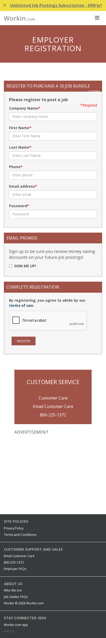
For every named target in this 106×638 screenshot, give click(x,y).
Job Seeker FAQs (16, 597)
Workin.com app (16, 625)
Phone (15, 166)
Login (94, 91)
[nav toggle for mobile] (97, 17)
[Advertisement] (53, 472)
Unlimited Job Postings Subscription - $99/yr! (56, 5)
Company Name (23, 108)
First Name (19, 127)
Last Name (19, 147)
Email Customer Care (53, 406)
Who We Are (13, 590)
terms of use (21, 305)
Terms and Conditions (20, 534)
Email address (22, 186)
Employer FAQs (15, 569)
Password (18, 205)
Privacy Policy (13, 528)
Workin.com (35, 603)
